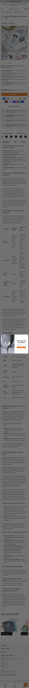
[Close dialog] (27, 335)
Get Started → (21, 347)
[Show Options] (25, 345)
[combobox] (21, 345)
